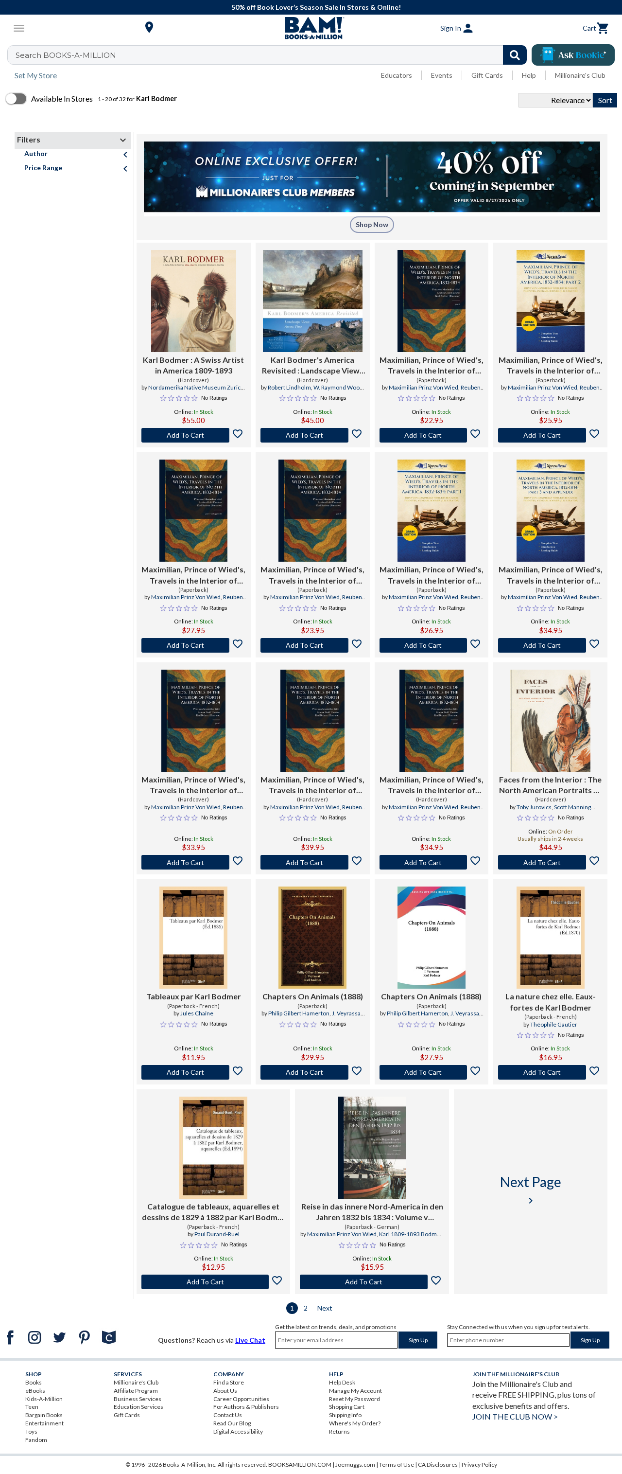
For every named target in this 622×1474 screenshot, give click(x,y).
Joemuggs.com (355, 1464)
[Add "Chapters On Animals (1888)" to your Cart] (312, 1072)
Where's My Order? (354, 1423)
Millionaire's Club (580, 75)
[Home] (311, 28)
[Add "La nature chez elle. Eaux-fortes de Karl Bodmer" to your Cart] (550, 1072)
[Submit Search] (515, 55)
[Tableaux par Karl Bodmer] (193, 937)
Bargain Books (44, 1415)
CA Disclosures (438, 1464)
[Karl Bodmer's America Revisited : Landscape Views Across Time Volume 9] (312, 301)
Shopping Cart (346, 1406)
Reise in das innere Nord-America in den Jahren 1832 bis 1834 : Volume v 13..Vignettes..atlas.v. (372, 1212)
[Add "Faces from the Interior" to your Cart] (550, 862)
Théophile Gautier (553, 1024)
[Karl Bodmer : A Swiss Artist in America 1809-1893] (194, 301)
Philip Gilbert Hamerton (298, 1013)
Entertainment (44, 1423)
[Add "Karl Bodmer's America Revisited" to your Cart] (312, 435)
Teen (31, 1406)
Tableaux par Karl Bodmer (193, 996)
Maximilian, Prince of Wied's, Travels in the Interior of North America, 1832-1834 (432, 365)
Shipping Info (345, 1415)
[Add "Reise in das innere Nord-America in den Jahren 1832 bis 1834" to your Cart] (372, 1282)
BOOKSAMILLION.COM (299, 1464)
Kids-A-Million (44, 1399)
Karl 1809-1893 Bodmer (410, 1234)
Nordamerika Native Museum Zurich (196, 387)
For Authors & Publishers (246, 1406)
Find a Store (228, 1382)
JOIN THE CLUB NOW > (515, 1416)
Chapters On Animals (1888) (312, 996)
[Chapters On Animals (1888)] (312, 937)
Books (33, 1382)
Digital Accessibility (238, 1431)
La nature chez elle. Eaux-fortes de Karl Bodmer (550, 1002)
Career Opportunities (241, 1399)
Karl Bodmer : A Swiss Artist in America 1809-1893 (193, 365)
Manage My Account (355, 1390)
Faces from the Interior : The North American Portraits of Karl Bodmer (550, 785)
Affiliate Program (136, 1390)
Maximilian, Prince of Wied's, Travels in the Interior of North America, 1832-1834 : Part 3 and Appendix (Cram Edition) (551, 575)
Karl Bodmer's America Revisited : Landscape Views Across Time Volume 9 (312, 365)
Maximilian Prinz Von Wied (423, 387)
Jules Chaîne (196, 1013)
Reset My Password (354, 1399)
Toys (31, 1431)
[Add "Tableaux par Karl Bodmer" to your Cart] (193, 1072)
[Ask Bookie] (573, 55)
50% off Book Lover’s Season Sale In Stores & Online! (316, 7)
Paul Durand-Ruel (217, 1234)
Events (441, 75)
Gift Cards (487, 75)
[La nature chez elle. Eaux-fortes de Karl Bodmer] (550, 937)
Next (324, 1308)
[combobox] (273, 55)
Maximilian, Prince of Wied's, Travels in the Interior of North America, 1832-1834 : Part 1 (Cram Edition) (432, 575)
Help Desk (342, 1382)
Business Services (137, 1399)
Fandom (36, 1439)
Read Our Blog (232, 1423)
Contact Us (227, 1415)
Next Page (530, 1189)
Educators (396, 75)
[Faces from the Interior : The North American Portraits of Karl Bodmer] (550, 720)
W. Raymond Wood (338, 387)
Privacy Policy (479, 1464)
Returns (339, 1431)
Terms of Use (396, 1464)
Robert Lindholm (289, 387)
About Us (225, 1390)
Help (529, 75)
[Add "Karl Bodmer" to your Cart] (193, 435)
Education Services (138, 1406)
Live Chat (250, 1340)
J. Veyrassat (347, 1013)
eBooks (35, 1390)
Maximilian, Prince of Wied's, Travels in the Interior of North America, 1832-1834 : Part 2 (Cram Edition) (551, 365)
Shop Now (372, 224)
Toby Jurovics (534, 807)
